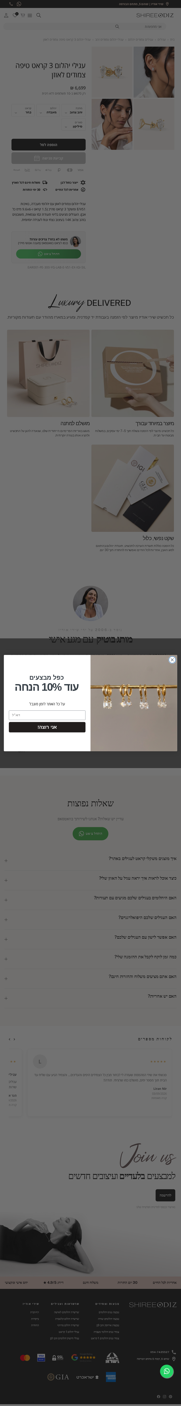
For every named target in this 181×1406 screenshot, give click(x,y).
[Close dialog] (172, 659)
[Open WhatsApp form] (166, 1371)
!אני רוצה (47, 727)
